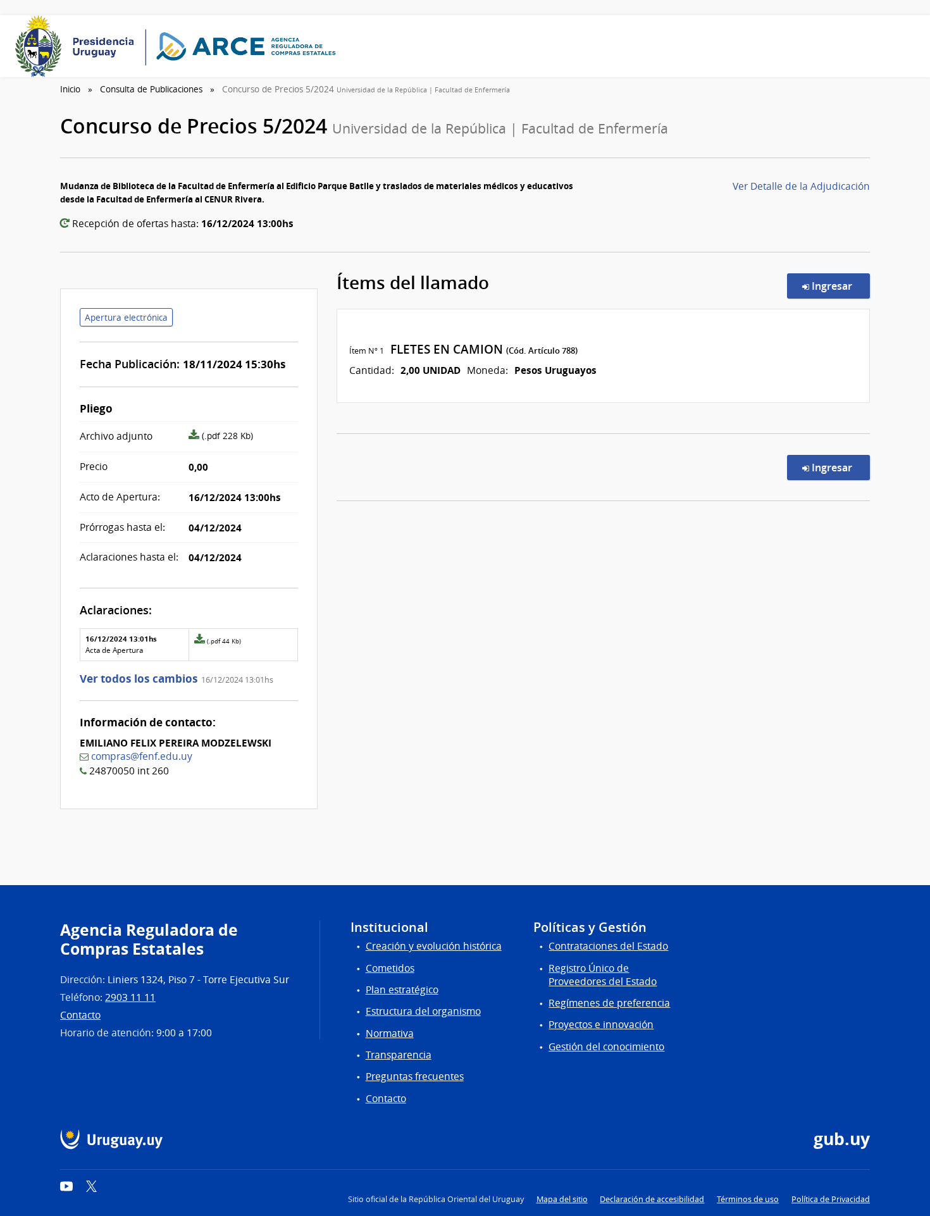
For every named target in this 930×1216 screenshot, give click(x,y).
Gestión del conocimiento (606, 1046)
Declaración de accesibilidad (652, 1199)
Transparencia (398, 1055)
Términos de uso (748, 1199)
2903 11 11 (130, 997)
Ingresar (839, 285)
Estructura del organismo (423, 1011)
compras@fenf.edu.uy (141, 756)
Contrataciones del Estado (608, 946)
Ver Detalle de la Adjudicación (801, 186)
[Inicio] (179, 46)
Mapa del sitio (562, 1199)
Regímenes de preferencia (609, 1003)
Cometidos (390, 968)
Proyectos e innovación (601, 1024)
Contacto (80, 1015)
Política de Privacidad (830, 1199)
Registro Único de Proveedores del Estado (603, 975)
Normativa (390, 1033)
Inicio (70, 89)
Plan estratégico (402, 989)
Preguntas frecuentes (415, 1076)
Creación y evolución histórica (434, 946)
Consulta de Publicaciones (151, 89)
